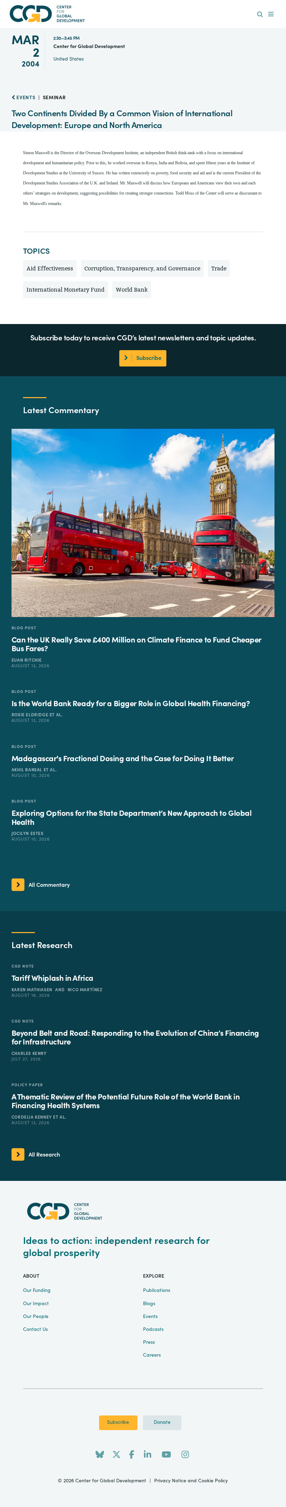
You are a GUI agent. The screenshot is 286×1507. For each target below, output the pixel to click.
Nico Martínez (85, 989)
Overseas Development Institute (111, 152)
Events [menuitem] (150, 1316)
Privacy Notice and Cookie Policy (191, 1481)
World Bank (132, 289)
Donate (162, 1422)
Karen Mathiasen (33, 989)
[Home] (143, 14)
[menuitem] (260, 14)
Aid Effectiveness (50, 268)
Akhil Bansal (28, 769)
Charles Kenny (29, 1053)
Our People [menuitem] (35, 1316)
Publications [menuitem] (156, 1290)
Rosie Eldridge (31, 714)
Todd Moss (184, 193)
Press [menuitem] (149, 1342)
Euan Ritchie (27, 660)
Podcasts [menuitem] (153, 1329)
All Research (44, 1155)
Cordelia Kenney (32, 1117)
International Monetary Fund (66, 289)
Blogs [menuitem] (149, 1304)
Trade (218, 268)
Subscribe (118, 1422)
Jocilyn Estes (28, 833)
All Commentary (49, 885)
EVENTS (25, 98)
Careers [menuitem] (152, 1355)
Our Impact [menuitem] (36, 1304)
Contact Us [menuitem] (35, 1329)
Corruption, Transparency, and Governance (142, 268)
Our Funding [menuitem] (37, 1290)
